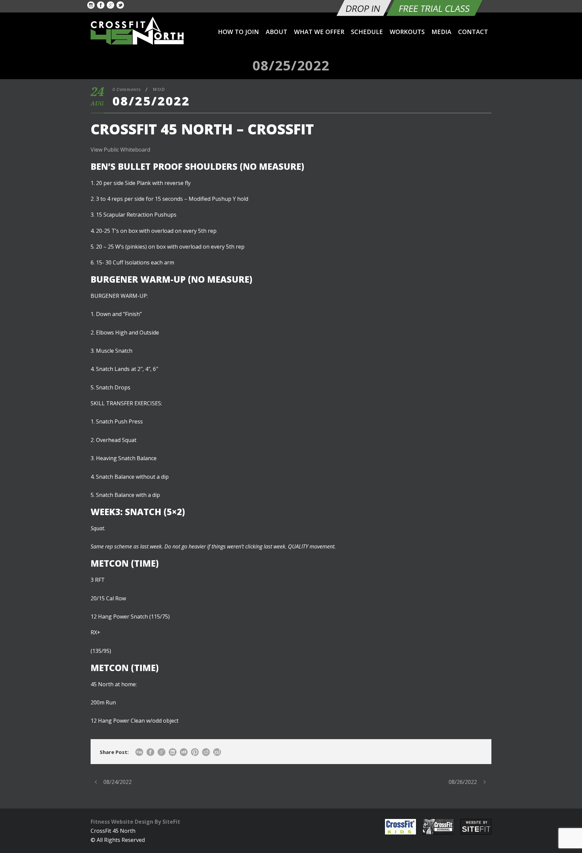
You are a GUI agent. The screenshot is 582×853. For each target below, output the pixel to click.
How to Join (238, 32)
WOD (159, 89)
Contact (473, 32)
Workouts (407, 32)
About (276, 32)
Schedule (367, 32)
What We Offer (319, 32)
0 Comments (126, 89)
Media (441, 32)
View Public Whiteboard (120, 149)
